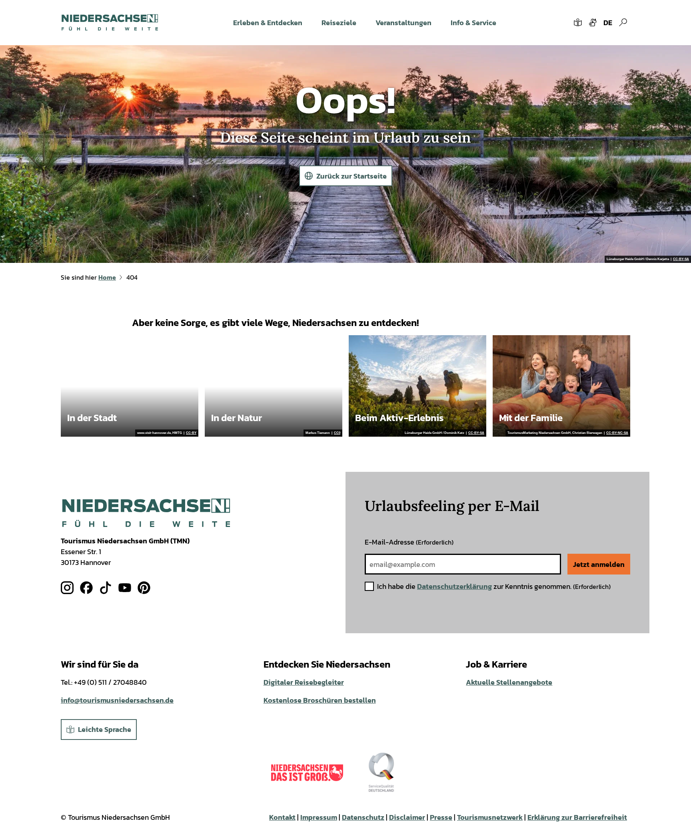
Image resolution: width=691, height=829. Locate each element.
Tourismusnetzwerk (490, 817)
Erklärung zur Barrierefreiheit (577, 817)
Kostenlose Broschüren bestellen (320, 700)
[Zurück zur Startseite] (110, 22)
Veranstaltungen (403, 22)
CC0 (337, 433)
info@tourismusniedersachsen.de (117, 700)
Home (107, 277)
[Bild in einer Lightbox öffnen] (146, 512)
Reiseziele (339, 22)
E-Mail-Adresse (409, 542)
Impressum (318, 817)
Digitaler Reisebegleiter (304, 682)
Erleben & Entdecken (267, 22)
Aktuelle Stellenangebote (509, 682)
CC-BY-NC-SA (617, 433)
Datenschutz (363, 817)
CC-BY (191, 433)
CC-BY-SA (681, 259)
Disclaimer (407, 817)
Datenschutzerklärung (454, 586)
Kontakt (282, 817)
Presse (441, 817)
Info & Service (473, 22)
